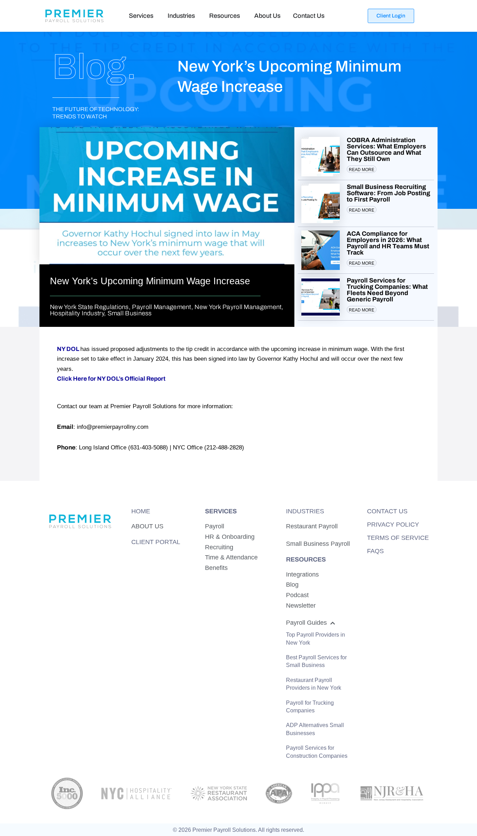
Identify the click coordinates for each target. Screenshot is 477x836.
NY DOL (68, 349)
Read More (361, 169)
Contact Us (387, 511)
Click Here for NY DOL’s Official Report (111, 378)
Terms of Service (398, 537)
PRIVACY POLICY (393, 524)
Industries (305, 511)
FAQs (375, 551)
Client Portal (155, 541)
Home (140, 511)
